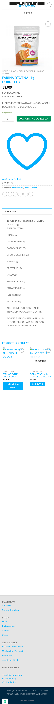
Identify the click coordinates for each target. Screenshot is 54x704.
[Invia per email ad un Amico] (20, 194)
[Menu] (4, 4)
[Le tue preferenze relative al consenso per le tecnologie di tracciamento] (5, 701)
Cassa (5, 635)
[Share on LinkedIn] (30, 194)
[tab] (27, 211)
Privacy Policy (9, 678)
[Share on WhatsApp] (4, 194)
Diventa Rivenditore (11, 610)
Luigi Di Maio (42, 694)
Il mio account (8, 626)
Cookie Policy (9, 682)
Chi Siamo (6, 605)
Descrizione (11, 211)
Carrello (5, 630)
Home (5, 71)
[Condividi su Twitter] (15, 194)
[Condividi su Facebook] (10, 194)
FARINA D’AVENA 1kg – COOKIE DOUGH (13, 375)
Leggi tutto (37, 384)
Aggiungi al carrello (33, 118)
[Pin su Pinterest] (25, 194)
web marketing (28, 694)
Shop (13, 71)
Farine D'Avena (17, 188)
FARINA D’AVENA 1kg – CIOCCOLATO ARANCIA (40, 375)
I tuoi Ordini (7, 655)
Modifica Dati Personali (12, 651)
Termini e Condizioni (12, 674)
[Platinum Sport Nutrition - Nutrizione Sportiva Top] (27, 4)
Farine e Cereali (27, 71)
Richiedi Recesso (27, 701)
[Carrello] (49, 4)
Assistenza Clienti (10, 660)
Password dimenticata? (12, 646)
